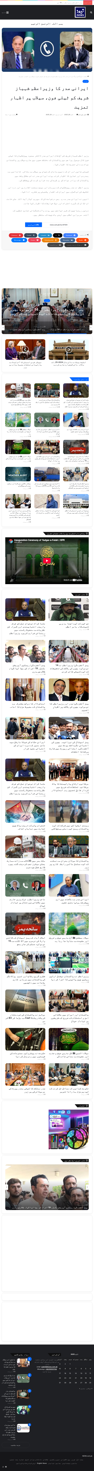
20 (81, 1378)
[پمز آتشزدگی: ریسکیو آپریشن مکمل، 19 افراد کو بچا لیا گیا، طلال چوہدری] (25, 651)
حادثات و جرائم (36, 1459)
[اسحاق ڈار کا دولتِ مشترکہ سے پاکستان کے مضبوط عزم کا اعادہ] (25, 689)
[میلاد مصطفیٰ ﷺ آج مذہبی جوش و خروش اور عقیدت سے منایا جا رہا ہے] (18, 420)
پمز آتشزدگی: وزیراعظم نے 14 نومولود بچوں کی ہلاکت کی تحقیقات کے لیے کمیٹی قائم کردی (69, 668)
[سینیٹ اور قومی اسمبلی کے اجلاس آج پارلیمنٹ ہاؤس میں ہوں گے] (76, 501)
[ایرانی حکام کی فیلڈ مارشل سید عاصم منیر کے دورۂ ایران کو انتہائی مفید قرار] (25, 728)
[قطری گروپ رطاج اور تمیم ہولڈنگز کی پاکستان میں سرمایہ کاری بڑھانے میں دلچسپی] (25, 962)
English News (42, 1463)
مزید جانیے (47, 1371)
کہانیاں (51, 1463)
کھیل (27, 1459)
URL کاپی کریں (33, 225)
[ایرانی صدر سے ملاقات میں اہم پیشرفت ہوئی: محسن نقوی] (76, 420)
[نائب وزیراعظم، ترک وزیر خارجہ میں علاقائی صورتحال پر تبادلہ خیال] (47, 420)
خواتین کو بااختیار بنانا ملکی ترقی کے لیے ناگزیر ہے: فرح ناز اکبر (47, 513)
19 (86, 1378)
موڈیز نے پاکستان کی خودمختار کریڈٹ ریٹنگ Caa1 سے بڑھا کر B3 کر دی (25, 1017)
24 (60, 1378)
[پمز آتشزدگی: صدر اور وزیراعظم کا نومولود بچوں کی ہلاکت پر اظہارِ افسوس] (69, 689)
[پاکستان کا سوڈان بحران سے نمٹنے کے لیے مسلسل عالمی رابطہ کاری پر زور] (47, 390)
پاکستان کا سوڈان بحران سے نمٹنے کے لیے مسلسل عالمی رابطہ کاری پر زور (47, 402)
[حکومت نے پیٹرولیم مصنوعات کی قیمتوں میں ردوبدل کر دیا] (25, 1039)
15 (70, 1373)
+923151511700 (51, 1369)
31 (60, 1383)
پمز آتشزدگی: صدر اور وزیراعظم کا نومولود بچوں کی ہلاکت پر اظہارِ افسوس (47, 311)
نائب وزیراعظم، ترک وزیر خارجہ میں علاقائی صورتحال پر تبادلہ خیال (47, 431)
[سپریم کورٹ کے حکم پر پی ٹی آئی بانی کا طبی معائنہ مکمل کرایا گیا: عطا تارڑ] (23, 1410)
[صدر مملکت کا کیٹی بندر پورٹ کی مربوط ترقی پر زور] (25, 1074)
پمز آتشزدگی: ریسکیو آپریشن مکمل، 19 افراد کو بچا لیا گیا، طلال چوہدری (54, 3)
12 (86, 1373)
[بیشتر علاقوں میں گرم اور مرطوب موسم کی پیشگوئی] (18, 474)
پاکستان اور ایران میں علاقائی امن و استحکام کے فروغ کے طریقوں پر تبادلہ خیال (47, 458)
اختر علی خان (82, 114)
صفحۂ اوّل (83, 76)
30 (65, 1383)
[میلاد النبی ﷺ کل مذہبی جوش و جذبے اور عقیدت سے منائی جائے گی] (18, 447)
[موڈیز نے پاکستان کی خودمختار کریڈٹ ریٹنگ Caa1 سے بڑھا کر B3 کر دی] (25, 1000)
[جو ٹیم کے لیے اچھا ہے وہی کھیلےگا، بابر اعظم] (69, 609)
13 (81, 1373)
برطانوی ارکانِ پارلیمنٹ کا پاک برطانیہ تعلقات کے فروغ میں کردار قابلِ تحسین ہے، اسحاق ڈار (70, 787)
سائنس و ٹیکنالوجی (69, 1463)
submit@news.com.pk (49, 1367)
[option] (47, 311)
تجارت (21, 1459)
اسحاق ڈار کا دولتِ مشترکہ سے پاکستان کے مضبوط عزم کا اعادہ (56, 1207)
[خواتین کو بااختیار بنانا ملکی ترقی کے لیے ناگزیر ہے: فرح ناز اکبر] (47, 501)
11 (90, 1373)
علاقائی (45, 1459)
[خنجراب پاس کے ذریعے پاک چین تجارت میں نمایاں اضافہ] (25, 811)
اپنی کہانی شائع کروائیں (26, 1463)
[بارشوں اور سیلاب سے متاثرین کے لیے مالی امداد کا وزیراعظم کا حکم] (23, 1362)
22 (70, 1378)
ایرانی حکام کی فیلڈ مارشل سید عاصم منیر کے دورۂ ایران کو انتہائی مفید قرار (27, 745)
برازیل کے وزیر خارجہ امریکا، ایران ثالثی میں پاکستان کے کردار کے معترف (8, 1380)
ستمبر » (82, 1388)
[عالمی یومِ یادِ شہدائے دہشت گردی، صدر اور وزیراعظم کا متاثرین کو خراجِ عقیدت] (23, 1428)
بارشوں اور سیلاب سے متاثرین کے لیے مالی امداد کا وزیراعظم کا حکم (9, 1364)
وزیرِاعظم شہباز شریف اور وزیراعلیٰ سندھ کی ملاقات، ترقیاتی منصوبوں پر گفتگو (78, 486)
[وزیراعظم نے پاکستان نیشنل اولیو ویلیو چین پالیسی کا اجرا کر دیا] (69, 962)
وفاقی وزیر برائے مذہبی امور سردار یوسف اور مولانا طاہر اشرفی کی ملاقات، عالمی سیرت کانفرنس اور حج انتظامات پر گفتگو (19, 515)
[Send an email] (77, 114)
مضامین (58, 1463)
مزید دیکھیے (15, 1445)
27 (81, 1383)
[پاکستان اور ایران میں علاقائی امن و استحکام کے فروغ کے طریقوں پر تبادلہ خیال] (47, 447)
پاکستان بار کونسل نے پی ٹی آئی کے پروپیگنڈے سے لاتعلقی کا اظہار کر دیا (8, 1396)
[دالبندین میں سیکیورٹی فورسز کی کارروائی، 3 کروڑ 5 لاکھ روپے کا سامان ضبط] (47, 474)
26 (86, 1383)
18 (90, 1378)
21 (76, 1378)
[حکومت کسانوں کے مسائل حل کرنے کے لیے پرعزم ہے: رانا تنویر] (69, 1074)
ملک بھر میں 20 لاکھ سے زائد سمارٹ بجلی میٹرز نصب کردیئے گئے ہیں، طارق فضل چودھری (19, 402)
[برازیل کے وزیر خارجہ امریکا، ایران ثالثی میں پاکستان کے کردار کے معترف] (23, 1378)
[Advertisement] (47, 134)
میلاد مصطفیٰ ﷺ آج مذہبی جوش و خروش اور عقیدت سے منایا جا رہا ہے (19, 431)
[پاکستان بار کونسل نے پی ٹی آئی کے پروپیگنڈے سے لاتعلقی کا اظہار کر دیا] (23, 1394)
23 (65, 1378)
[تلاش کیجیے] (91, 13)
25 (90, 1383)
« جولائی (89, 1388)
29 (70, 1383)
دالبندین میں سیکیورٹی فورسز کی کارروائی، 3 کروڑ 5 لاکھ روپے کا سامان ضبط (47, 486)
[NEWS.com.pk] (80, 12)
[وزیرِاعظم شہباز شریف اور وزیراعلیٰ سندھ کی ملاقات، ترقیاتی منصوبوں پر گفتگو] (76, 474)
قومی (77, 76)
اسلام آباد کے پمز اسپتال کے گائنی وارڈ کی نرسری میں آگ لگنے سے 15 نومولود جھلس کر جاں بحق (76, 458)
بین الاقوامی (65, 1459)
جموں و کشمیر (55, 1459)
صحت (16, 1459)
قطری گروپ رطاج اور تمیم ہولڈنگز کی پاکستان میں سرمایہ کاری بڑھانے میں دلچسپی (26, 979)
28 (76, 1383)
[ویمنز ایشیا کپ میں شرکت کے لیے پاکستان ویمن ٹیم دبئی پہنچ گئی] (69, 811)
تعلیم (12, 1459)
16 (65, 1373)
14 (76, 1373)
